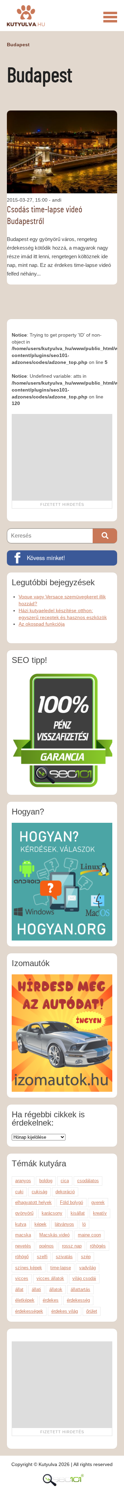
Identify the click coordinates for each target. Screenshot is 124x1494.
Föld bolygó (71, 1202)
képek (40, 1224)
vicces (21, 1278)
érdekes (51, 1300)
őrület (91, 1311)
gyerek (98, 1202)
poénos (46, 1246)
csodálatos (88, 1180)
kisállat (78, 1213)
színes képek (28, 1267)
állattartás (80, 1289)
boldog (45, 1180)
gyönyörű (24, 1213)
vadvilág (87, 1267)
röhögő (22, 1256)
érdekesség (78, 1300)
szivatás (64, 1256)
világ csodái (84, 1278)
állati (36, 1289)
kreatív (100, 1213)
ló (84, 1224)
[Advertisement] (62, 457)
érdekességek (29, 1311)
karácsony (52, 1213)
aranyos (23, 1180)
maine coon (89, 1234)
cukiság (39, 1191)
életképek (24, 1300)
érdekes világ (64, 1311)
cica (65, 1180)
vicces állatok (50, 1278)
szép (86, 1256)
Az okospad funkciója (42, 624)
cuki (19, 1191)
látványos (64, 1224)
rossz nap (72, 1246)
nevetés (23, 1246)
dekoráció (65, 1191)
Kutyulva (26, 15)
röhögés (98, 1246)
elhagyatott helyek (33, 1202)
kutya (20, 1224)
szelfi (42, 1256)
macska (23, 1234)
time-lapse (60, 1267)
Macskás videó (54, 1234)
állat (19, 1289)
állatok (55, 1289)
